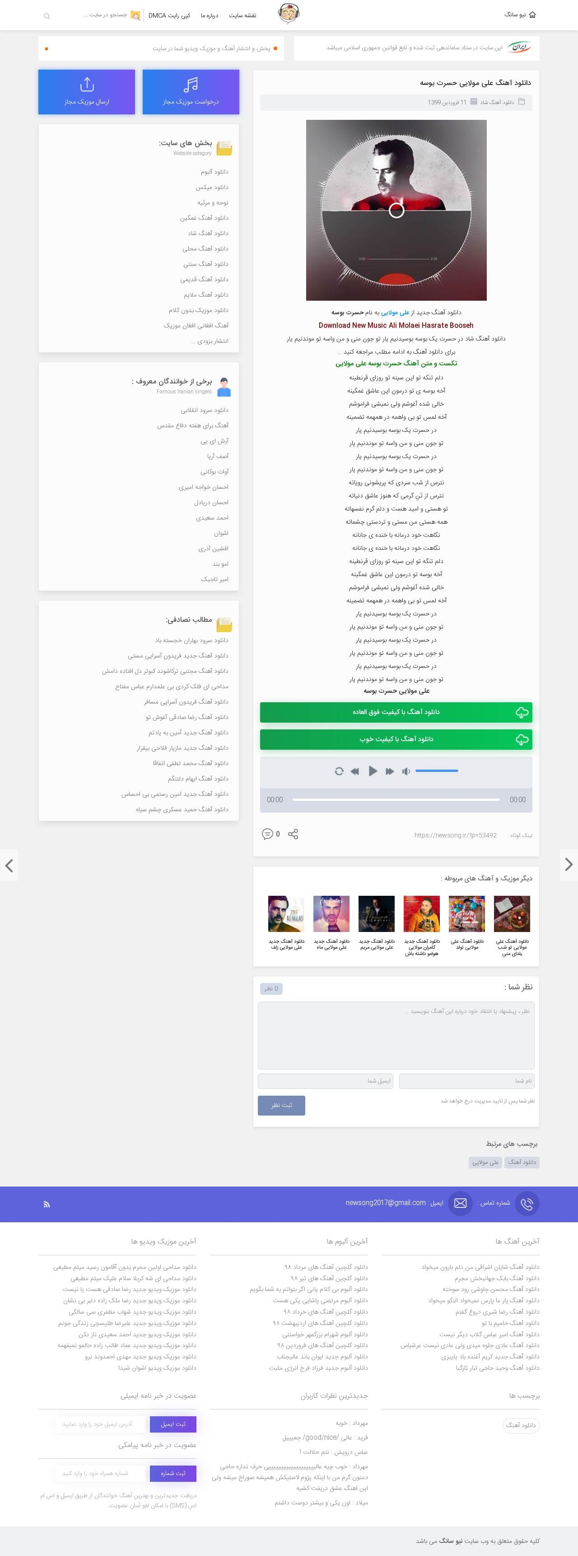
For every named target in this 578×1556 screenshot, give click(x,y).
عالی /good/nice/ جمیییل (325, 1438)
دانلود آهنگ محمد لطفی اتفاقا (190, 763)
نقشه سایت (242, 16)
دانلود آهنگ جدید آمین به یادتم (188, 733)
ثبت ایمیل (173, 1424)
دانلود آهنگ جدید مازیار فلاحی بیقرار (182, 748)
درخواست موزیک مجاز (191, 102)
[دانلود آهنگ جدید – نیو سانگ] (289, 15)
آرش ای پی (214, 441)
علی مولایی (485, 1163)
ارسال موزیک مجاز (87, 102)
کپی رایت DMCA (169, 16)
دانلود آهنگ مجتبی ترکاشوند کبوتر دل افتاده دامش (165, 671)
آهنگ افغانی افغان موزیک (196, 326)
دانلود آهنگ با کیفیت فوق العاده (396, 712)
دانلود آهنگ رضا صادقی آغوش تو (187, 717)
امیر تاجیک (214, 579)
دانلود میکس (212, 187)
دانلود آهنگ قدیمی (204, 279)
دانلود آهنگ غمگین (204, 218)
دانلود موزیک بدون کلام (198, 310)
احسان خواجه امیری (203, 487)
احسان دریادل (211, 502)
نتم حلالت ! (334, 1452)
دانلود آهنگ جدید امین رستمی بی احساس (174, 794)
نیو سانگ (515, 15)
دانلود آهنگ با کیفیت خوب (396, 739)
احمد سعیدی (212, 518)
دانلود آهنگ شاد (497, 102)
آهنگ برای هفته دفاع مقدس (192, 426)
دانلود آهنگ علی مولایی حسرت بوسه (475, 83)
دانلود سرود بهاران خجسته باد (191, 640)
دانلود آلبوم (214, 172)
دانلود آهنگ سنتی (205, 264)
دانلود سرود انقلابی (204, 410)
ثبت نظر (281, 1105)
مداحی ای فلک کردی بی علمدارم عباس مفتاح (171, 686)
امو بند (220, 564)
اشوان (221, 533)
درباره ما (209, 16)
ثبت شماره (173, 1474)
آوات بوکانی (214, 472)
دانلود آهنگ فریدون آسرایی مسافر (186, 702)
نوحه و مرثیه (212, 203)
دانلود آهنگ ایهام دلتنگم (198, 779)
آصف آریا (217, 456)
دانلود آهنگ (522, 1163)
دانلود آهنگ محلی (205, 249)
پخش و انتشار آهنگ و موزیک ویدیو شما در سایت (211, 49)
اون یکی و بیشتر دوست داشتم (321, 1503)
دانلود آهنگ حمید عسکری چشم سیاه (182, 809)
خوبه (352, 1423)
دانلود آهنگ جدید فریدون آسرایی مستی (178, 656)
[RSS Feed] (51, 1204)
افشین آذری (213, 549)
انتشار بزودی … (209, 341)
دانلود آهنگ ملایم (206, 295)
